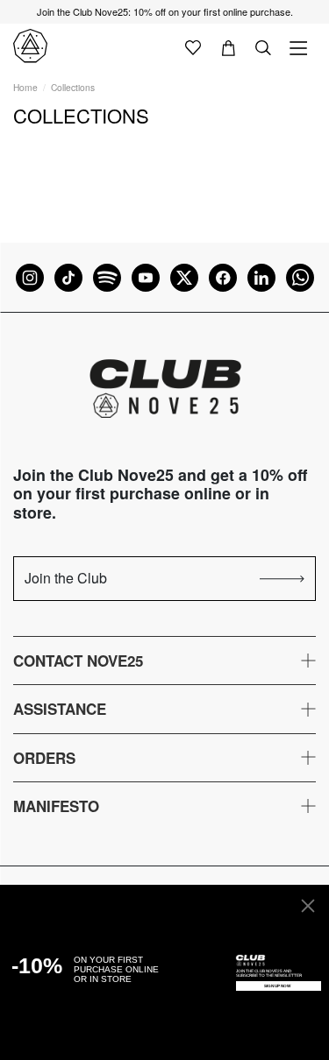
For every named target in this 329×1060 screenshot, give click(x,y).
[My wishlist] (193, 46)
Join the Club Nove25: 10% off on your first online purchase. (165, 11)
